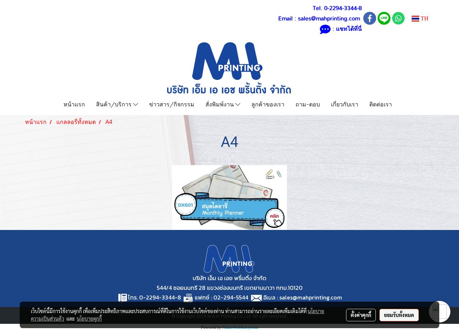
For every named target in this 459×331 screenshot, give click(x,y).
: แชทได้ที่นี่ (346, 29)
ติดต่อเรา (380, 103)
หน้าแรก (74, 103)
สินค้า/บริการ (114, 103)
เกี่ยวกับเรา (344, 103)
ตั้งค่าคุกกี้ (361, 315)
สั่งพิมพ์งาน (220, 103)
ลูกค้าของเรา (267, 103)
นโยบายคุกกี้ (89, 318)
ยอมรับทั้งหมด (399, 315)
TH (424, 18)
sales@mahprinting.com (329, 18)
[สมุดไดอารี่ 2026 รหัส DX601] (229, 197)
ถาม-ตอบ (307, 103)
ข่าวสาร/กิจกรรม (171, 103)
